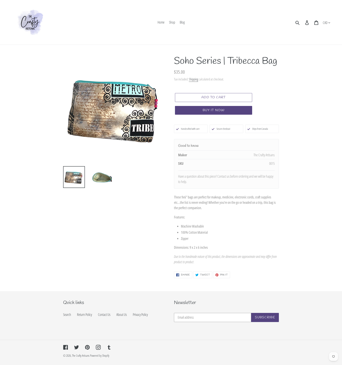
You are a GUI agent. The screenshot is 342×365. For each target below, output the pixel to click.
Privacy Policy (140, 314)
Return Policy (84, 314)
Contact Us (104, 314)
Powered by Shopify (99, 355)
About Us (121, 314)
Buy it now (213, 110)
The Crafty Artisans (80, 355)
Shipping (193, 79)
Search (67, 314)
